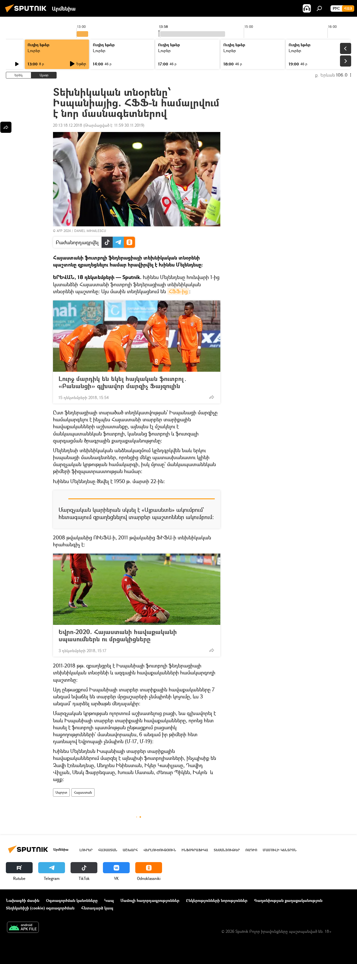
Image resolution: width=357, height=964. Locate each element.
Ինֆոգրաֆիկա (195, 850)
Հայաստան (83, 792)
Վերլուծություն (159, 850)
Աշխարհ (130, 850)
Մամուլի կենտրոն (279, 850)
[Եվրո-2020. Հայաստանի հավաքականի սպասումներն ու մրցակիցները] (136, 589)
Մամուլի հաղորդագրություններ (149, 900)
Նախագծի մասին (22, 900)
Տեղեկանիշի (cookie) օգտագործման (40, 908)
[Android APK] (23, 928)
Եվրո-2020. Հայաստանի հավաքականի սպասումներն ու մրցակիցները (118, 635)
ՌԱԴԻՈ (251, 850)
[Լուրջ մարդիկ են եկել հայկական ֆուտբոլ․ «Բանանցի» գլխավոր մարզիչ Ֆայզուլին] (136, 336)
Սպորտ (61, 792)
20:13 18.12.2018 (67, 125)
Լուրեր (34, 50)
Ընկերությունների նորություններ (216, 900)
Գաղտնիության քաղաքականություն (288, 900)
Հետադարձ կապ (97, 908)
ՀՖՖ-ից (178, 291)
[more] (211, 397)
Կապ (109, 900)
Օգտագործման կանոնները (72, 900)
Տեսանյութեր (227, 850)
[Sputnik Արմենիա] (27, 13)
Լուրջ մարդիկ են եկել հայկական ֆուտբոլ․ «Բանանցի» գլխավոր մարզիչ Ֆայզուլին (123, 382)
